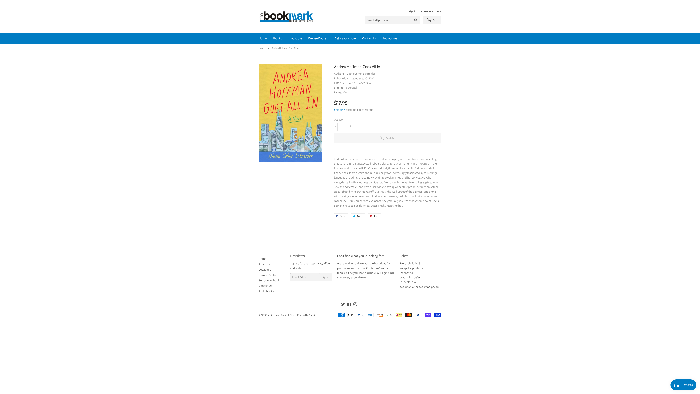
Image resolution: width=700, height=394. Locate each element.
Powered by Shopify (307, 315)
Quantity (338, 119)
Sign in (412, 11)
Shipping (339, 110)
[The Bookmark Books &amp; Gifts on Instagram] (355, 305)
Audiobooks (389, 38)
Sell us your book (345, 38)
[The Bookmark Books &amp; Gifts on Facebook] (349, 305)
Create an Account (431, 11)
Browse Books (317, 38)
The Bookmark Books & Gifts (280, 315)
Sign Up (325, 277)
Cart (435, 20)
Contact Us (369, 38)
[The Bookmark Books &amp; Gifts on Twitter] (343, 305)
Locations (296, 38)
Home (263, 38)
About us (278, 38)
